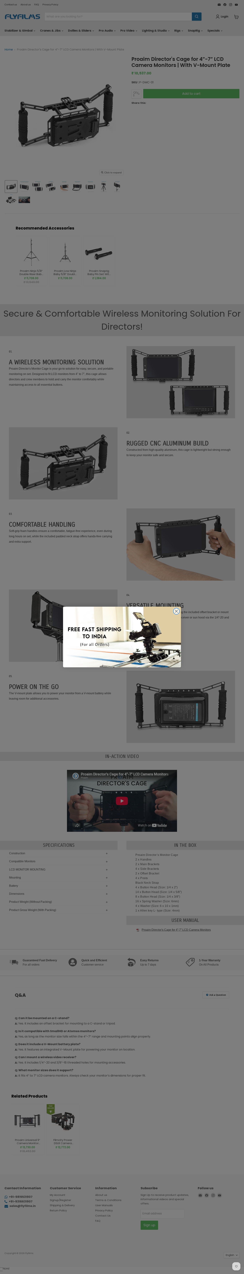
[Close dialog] (176, 611)
